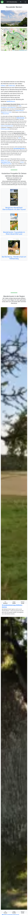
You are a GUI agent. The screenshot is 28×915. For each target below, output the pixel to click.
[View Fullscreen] (3, 34)
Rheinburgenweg (5, 129)
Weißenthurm (11, 101)
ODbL (26, 50)
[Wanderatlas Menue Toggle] (25, 2)
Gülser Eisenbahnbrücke (7, 126)
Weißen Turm (4, 160)
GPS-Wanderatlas (12, 2)
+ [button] (2, 29)
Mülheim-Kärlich (19, 110)
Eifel (20, 138)
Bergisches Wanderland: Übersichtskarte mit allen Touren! (14, 208)
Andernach (12, 85)
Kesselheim (3, 107)
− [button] (2, 31)
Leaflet (13, 50)
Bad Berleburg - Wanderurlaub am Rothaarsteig (14, 258)
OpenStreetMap (21, 50)
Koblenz (3, 85)
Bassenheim (6, 113)
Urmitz (10, 112)
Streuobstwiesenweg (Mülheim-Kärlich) (12, 606)
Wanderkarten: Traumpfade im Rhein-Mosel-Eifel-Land (14, 233)
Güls (20, 106)
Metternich (13, 107)
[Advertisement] (14, 66)
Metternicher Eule (7, 163)
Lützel (8, 107)
